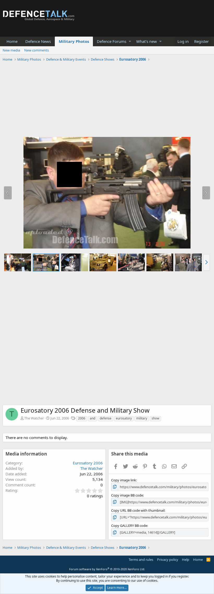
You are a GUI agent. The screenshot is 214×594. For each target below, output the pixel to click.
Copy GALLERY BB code (129, 525)
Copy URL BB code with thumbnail (137, 510)
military (141, 418)
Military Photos (74, 41)
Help (185, 559)
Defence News (38, 41)
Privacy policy (167, 559)
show (155, 418)
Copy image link (123, 480)
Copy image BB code (127, 495)
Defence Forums (111, 41)
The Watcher (34, 418)
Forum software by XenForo (107, 569)
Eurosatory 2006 (88, 462)
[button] (129, 41)
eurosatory (124, 418)
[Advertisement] (107, 100)
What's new (146, 41)
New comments (36, 50)
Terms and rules (141, 559)
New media (11, 50)
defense (105, 418)
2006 (81, 418)
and (92, 418)
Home (12, 41)
